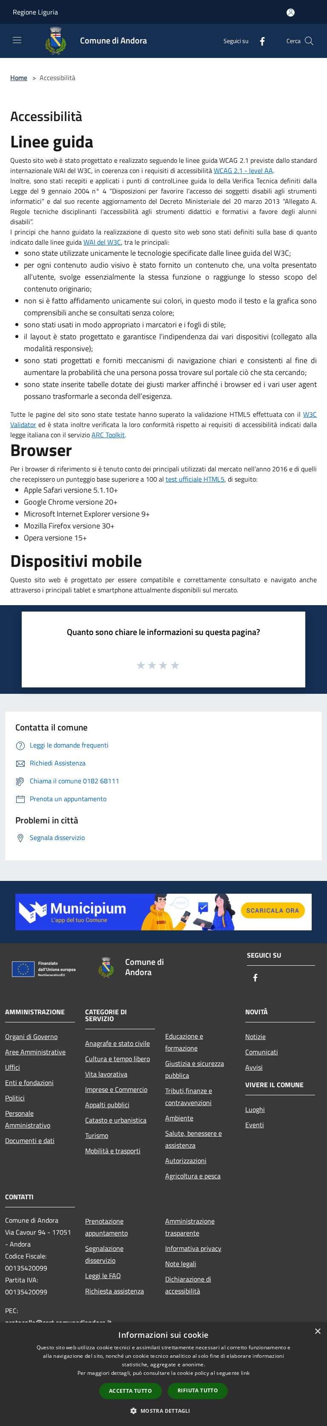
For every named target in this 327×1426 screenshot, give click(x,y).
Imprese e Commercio (116, 1089)
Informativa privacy (193, 1248)
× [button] (317, 1331)
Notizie (255, 1036)
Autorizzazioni (186, 1160)
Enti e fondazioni (29, 1082)
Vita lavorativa (106, 1074)
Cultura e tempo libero (117, 1059)
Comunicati (261, 1052)
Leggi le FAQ (103, 1275)
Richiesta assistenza (114, 1291)
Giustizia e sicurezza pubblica (194, 1069)
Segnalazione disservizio (104, 1254)
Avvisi (254, 1067)
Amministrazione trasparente (190, 1227)
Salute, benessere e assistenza (193, 1139)
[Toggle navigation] (17, 40)
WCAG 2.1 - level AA (243, 170)
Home (18, 77)
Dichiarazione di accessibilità (188, 1285)
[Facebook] (258, 40)
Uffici (12, 1067)
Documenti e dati (29, 1140)
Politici (15, 1098)
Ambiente (179, 1118)
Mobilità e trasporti (113, 1151)
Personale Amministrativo (27, 1119)
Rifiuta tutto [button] (198, 1390)
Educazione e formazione (184, 1042)
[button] (163, 1411)
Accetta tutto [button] (130, 1390)
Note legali (180, 1264)
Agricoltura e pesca (193, 1176)
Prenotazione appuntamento (106, 1227)
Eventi (254, 1125)
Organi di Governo (31, 1036)
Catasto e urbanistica (115, 1120)
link (245, 1373)
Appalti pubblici (107, 1105)
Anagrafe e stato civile (117, 1043)
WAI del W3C (102, 242)
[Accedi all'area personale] (290, 12)
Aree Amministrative (35, 1052)
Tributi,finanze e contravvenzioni (188, 1096)
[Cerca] (309, 41)
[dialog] (163, 1374)
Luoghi (255, 1109)
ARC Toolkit (108, 435)
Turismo (96, 1135)
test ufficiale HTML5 (195, 479)
